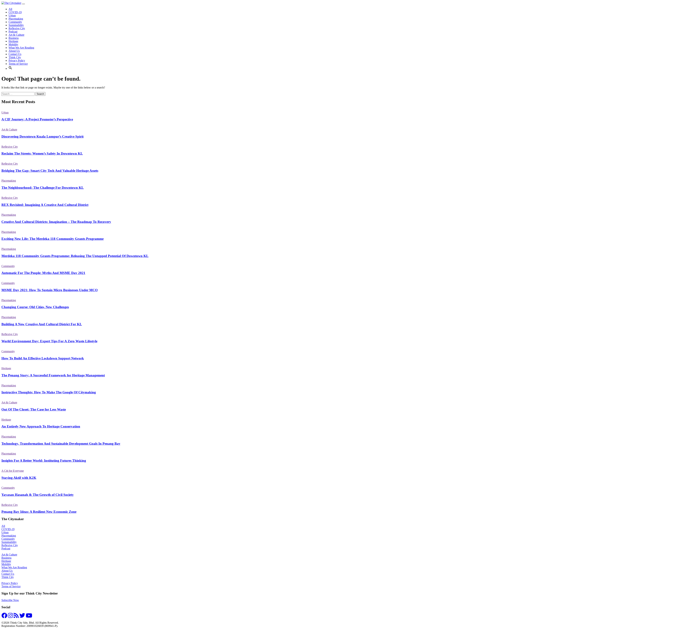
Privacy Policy (17, 60)
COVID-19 (15, 12)
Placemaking (16, 18)
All (10, 9)
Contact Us (15, 54)
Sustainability (16, 25)
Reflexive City (17, 28)
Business (14, 38)
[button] (10, 68)
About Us (14, 50)
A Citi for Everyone (12, 470)
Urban (12, 15)
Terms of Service (18, 63)
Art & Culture (16, 34)
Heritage (13, 41)
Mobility (13, 44)
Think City (15, 57)
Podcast (13, 31)
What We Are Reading (21, 47)
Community (15, 21)
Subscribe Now (10, 600)
